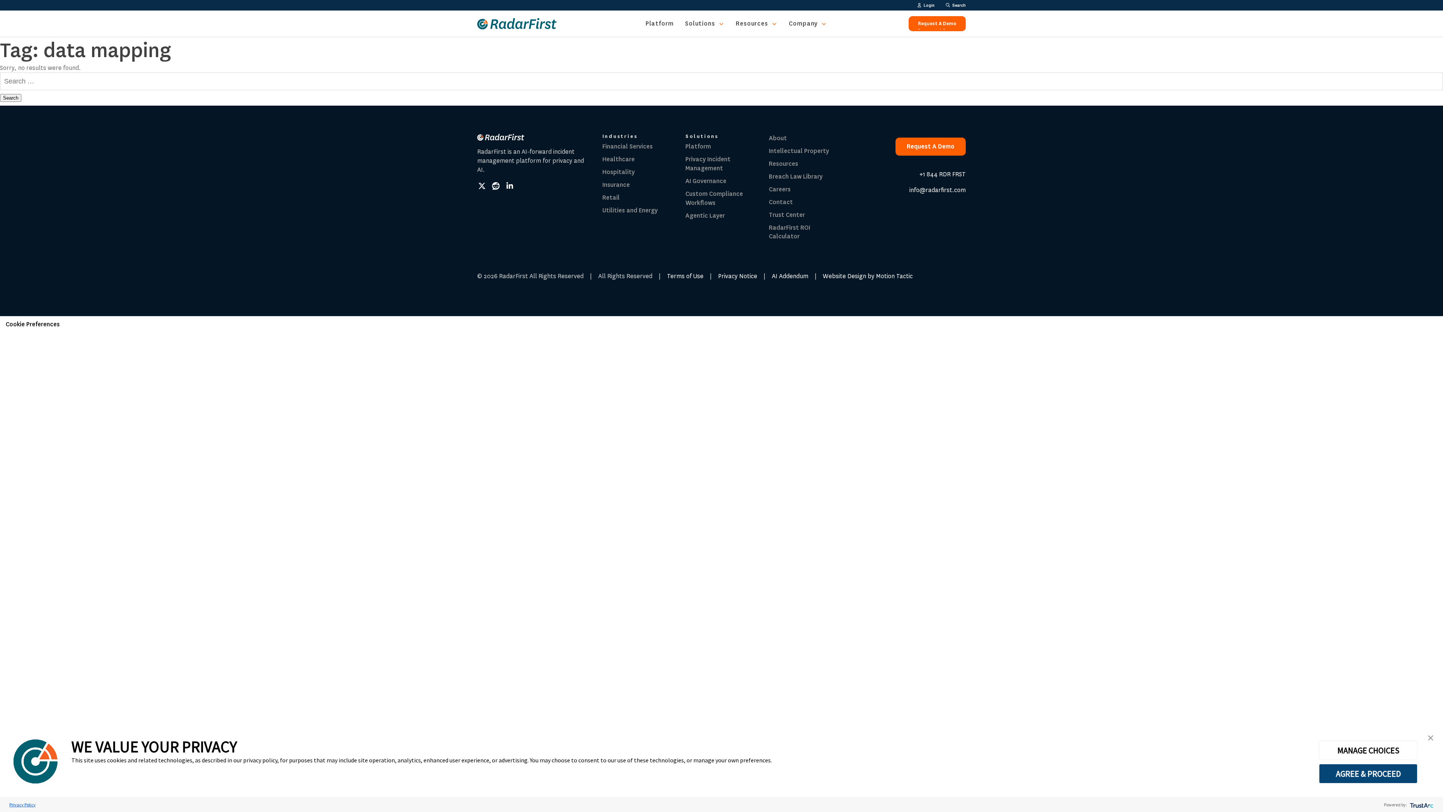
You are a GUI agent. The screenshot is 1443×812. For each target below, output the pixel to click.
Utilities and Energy (630, 210)
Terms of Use (685, 276)
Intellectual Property (799, 151)
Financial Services (627, 146)
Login (929, 5)
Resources (752, 23)
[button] (1430, 737)
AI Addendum (790, 276)
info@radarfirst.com (937, 190)
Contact (781, 202)
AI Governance (705, 181)
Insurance (616, 185)
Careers (780, 189)
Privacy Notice (737, 276)
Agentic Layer (705, 216)
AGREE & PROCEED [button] (1368, 773)
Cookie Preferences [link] (33, 324)
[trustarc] (1421, 804)
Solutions (700, 23)
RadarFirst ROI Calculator (789, 232)
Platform (660, 23)
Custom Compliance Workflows (714, 198)
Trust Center (787, 215)
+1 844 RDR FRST (943, 174)
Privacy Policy (22, 804)
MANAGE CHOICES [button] (1368, 750)
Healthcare (618, 159)
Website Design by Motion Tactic (868, 276)
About (778, 138)
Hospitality (618, 172)
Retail (611, 197)
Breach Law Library (796, 176)
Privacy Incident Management (708, 163)
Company (803, 23)
